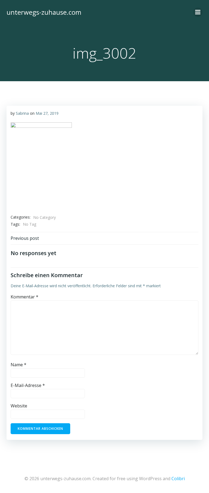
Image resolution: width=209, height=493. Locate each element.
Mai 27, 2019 (47, 113)
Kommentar (24, 297)
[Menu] (197, 12)
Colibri (178, 479)
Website (19, 406)
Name (18, 365)
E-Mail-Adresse (28, 385)
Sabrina (22, 113)
